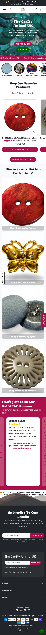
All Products (23, 44)
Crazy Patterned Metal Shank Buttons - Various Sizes (20, 138)
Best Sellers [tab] (17, 93)
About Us (23, 49)
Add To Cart (19, 149)
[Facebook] (17, 610)
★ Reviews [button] (43, 320)
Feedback (2, 278)
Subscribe (37, 535)
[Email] (29, 610)
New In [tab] (30, 93)
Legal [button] (5, 597)
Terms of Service (37, 539)
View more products (23, 159)
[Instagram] (21, 610)
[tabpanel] (23, 130)
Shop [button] (5, 583)
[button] (4, 9)
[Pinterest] (25, 610)
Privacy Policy (24, 541)
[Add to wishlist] (34, 131)
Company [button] (7, 590)
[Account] (10, 9)
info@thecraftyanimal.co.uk (19, 572)
